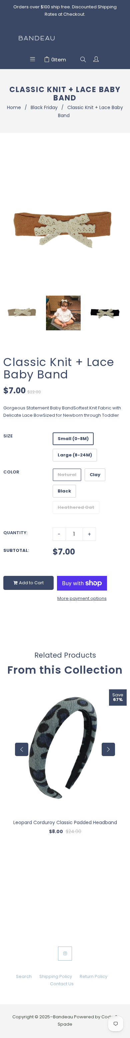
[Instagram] (65, 954)
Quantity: (15, 533)
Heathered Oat (76, 507)
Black (64, 491)
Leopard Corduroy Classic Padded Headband (65, 822)
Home (14, 107)
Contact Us (62, 984)
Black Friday (44, 107)
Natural (67, 474)
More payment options (82, 598)
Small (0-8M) (73, 438)
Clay (95, 474)
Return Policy (93, 976)
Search (24, 976)
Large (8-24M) (75, 455)
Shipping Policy (55, 976)
